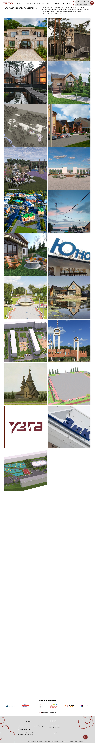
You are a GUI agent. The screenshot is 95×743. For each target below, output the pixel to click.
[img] (25, 254)
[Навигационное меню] (92, 2)
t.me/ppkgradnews (54, 733)
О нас (19, 3)
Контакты (66, 3)
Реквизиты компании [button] (51, 741)
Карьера (56, 3)
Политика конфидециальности (34, 741)
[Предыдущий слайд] (2, 706)
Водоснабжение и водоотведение (37, 3)
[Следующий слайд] (92, 706)
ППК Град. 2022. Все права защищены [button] (71, 741)
